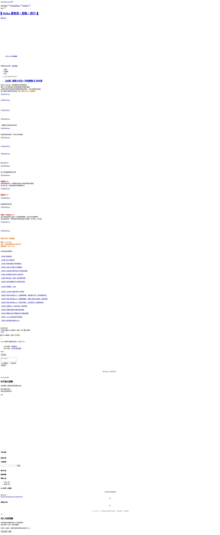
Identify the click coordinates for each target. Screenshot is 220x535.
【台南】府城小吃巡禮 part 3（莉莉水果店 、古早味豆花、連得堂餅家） (22, 302)
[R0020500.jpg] (5, 207)
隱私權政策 (119, 511)
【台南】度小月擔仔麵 (7, 260)
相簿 (5, 69)
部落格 (6, 71)
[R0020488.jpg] (5, 175)
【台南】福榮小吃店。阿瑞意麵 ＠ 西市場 (23, 81)
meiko (2, 332)
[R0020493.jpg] (5, 110)
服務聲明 (126, 511)
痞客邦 (11, 341)
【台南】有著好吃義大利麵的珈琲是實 (12, 309)
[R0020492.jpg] (5, 137)
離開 (10, 531)
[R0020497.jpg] (5, 94)
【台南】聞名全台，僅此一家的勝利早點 (13, 278)
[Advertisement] (32, 38)
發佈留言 (3, 365)
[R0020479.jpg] (5, 100)
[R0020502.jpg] (5, 230)
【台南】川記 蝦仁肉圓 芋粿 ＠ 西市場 (12, 291)
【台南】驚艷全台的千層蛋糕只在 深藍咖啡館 (15, 313)
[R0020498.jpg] (5, 198)
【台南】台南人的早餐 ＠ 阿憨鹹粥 (11, 267)
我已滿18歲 (4, 531)
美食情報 (15, 66)
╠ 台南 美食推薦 (16, 348)
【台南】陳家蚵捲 (6, 256)
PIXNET (97, 511)
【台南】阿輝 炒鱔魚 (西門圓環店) (11, 263)
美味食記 (14, 346)
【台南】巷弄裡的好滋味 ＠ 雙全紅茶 (12, 274)
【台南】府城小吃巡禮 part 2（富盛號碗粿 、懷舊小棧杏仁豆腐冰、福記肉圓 (24, 299)
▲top (2, 351)
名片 (5, 73)
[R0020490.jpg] (5, 146)
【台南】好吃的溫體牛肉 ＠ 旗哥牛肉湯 (13, 281)
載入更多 (3, 354)
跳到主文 (3, 18)
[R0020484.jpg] (5, 128)
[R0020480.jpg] (5, 166)
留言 (14, 341)
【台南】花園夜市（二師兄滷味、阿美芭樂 (14, 306)
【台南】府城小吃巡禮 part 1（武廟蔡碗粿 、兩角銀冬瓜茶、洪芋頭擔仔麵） (24, 295)
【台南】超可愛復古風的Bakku (10, 320)
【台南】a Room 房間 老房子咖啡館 (11, 317)
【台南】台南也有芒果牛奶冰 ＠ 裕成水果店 (14, 271)
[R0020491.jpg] (5, 153)
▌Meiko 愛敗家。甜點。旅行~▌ (20, 13)
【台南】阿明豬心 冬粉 (8, 286)
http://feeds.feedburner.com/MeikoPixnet (12, 496)
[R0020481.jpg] (5, 119)
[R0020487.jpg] (5, 222)
